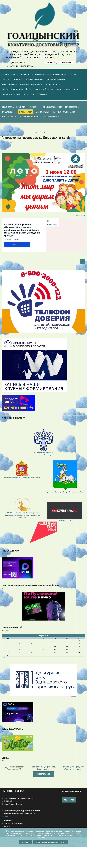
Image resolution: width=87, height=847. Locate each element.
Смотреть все (43, 774)
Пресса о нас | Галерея (55, 79)
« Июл (4, 658)
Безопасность (70, 89)
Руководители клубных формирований (49, 75)
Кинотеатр (25, 111)
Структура (24, 75)
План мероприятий (34, 79)
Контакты (6, 94)
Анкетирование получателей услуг (17, 89)
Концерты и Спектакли (30, 117)
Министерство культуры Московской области (20, 813)
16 (79, 646)
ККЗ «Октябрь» (8, 107)
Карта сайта (8, 821)
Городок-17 (34, 107)
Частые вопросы (53, 84)
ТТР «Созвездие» (72, 107)
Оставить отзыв (21, 94)
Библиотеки (21, 107)
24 (7, 652)
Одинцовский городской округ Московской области (22, 811)
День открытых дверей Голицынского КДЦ (14, 768)
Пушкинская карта (51, 117)
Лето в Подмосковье (40, 94)
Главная (5, 75)
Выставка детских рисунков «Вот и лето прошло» (72, 768)
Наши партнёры (9, 84)
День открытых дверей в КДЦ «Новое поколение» (43, 768)
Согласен (25, 842)
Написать (17, 244)
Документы (17, 79)
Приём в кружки (9, 117)
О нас (13, 75)
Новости (72, 75)
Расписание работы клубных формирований (55, 112)
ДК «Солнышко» (8, 112)
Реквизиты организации (31, 84)
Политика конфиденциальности (14, 824)
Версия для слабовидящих (61, 63)
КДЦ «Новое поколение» (52, 107)
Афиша (5, 79)
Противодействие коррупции (48, 89)
